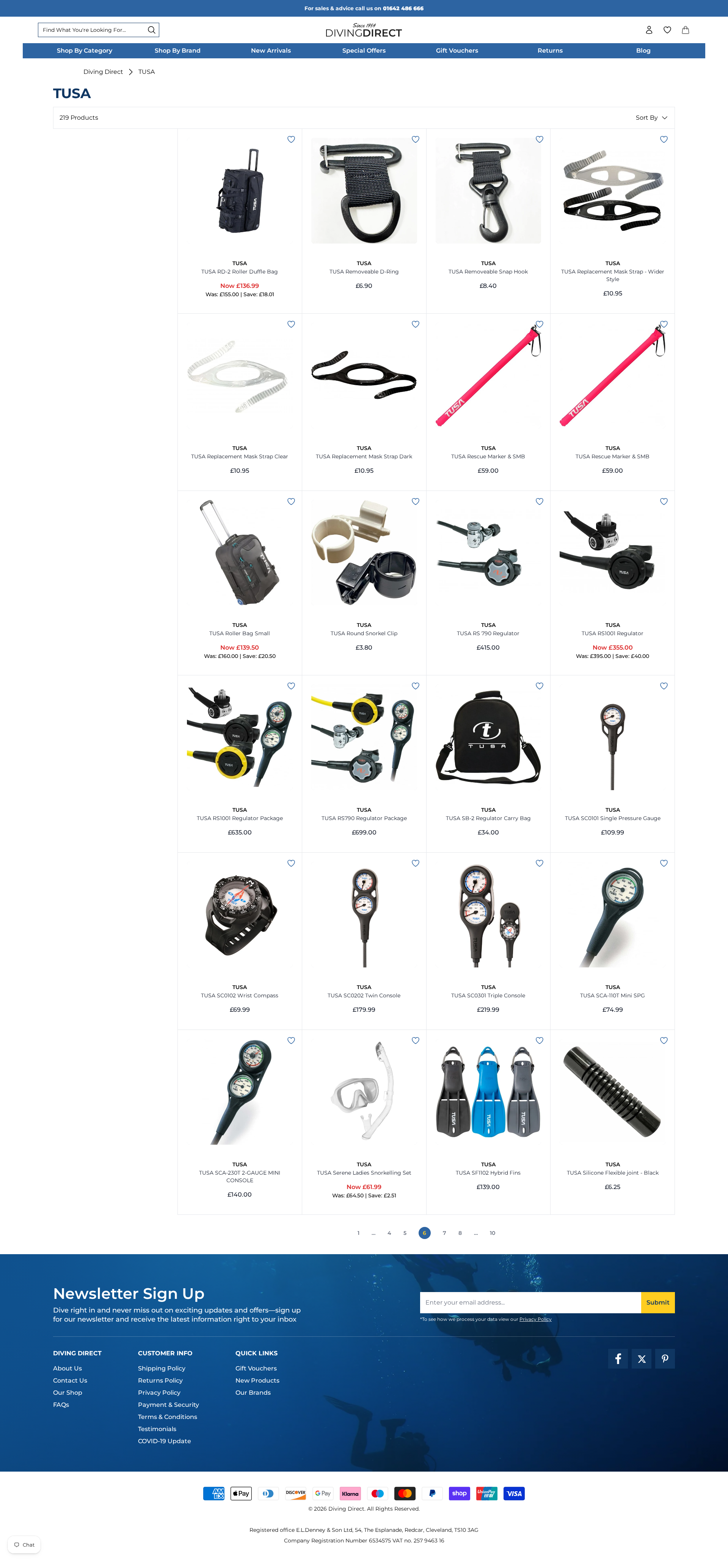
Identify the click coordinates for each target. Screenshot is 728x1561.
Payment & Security (168, 1404)
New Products (257, 1380)
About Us (67, 1368)
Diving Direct (103, 71)
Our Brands (253, 1392)
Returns (550, 50)
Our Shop (67, 1392)
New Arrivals (271, 50)
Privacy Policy (535, 1319)
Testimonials (157, 1429)
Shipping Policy (161, 1368)
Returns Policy (160, 1380)
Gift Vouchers (457, 50)
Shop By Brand (178, 50)
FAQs (61, 1404)
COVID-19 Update (164, 1441)
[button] (685, 29)
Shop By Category (84, 50)
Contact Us (70, 1380)
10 (492, 1233)
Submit (658, 1302)
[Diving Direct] (364, 30)
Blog (643, 50)
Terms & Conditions (167, 1416)
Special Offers (364, 50)
